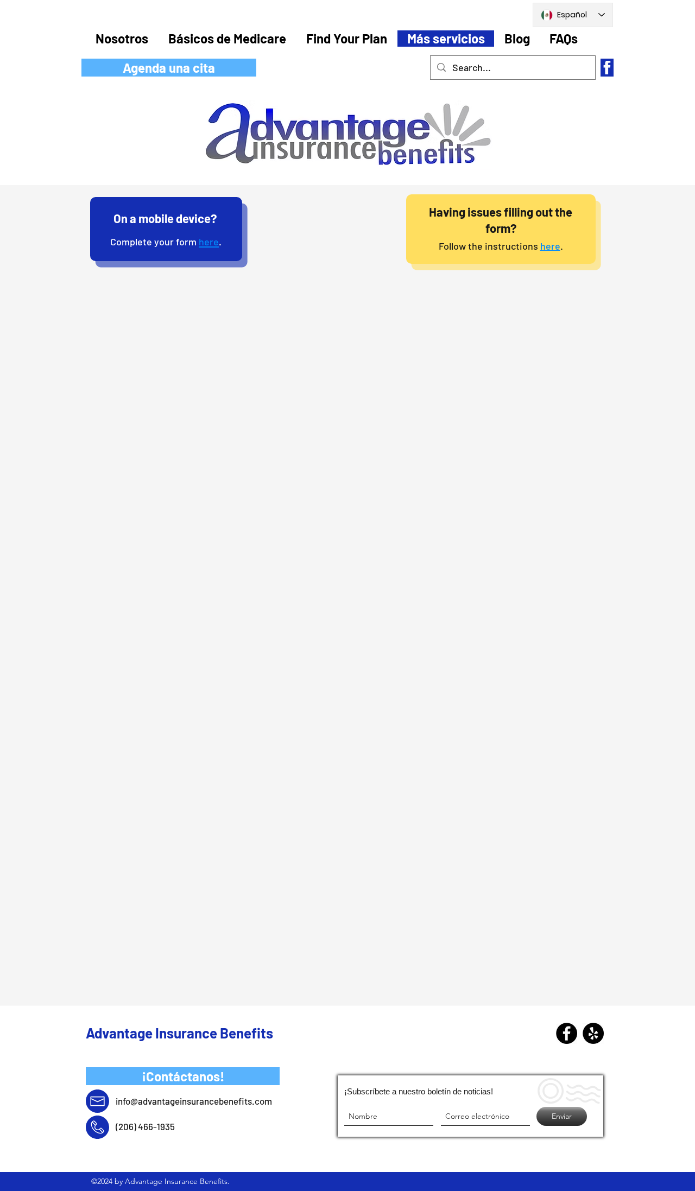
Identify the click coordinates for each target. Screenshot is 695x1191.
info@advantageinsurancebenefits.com (194, 1100)
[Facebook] (566, 1033)
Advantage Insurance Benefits (179, 1032)
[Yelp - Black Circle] (593, 1033)
